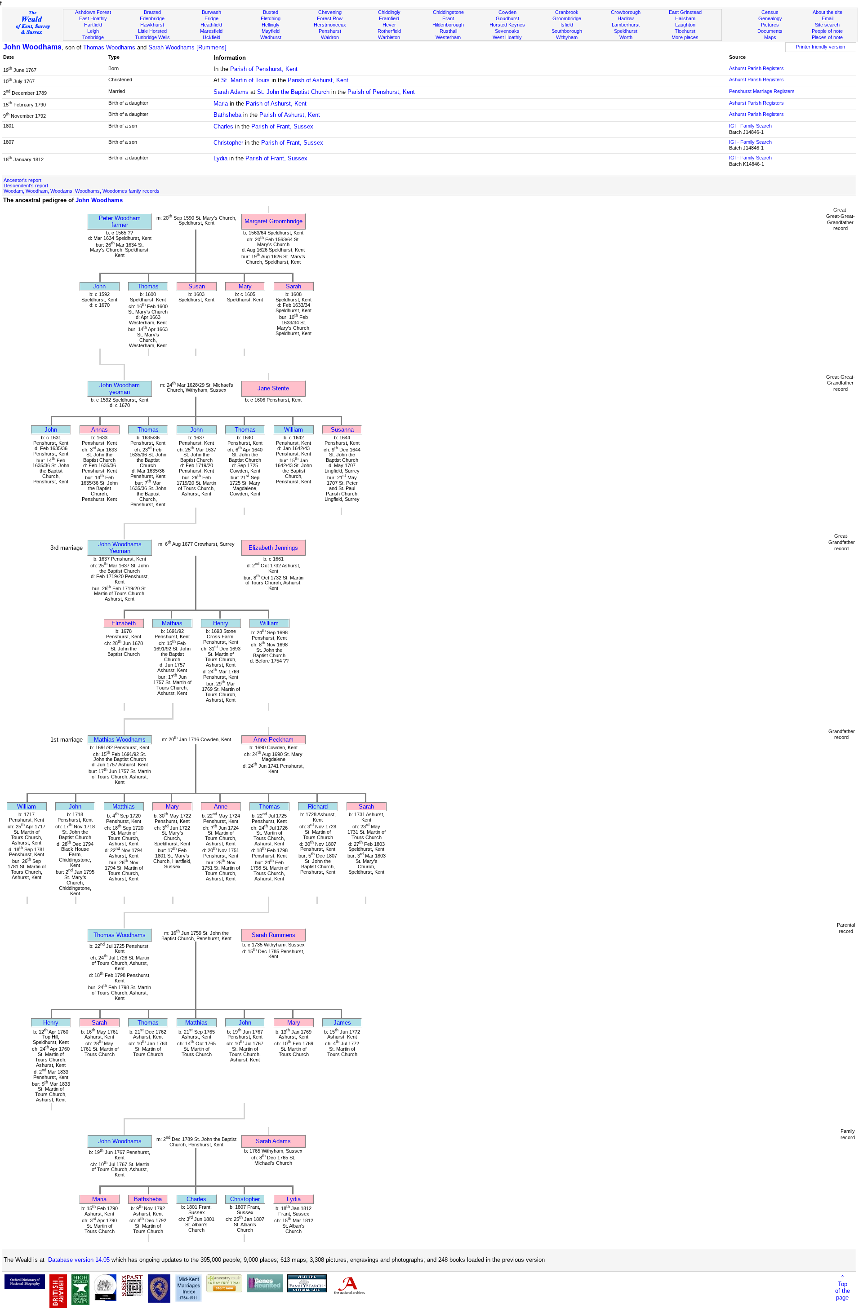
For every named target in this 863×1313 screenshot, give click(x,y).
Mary (245, 286)
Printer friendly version (820, 46)
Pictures (770, 24)
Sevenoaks (507, 31)
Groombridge (566, 18)
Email (827, 18)
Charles (223, 126)
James (342, 1022)
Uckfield (211, 37)
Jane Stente (273, 388)
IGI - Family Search (750, 125)
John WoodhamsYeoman (120, 547)
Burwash (211, 12)
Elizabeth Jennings (273, 547)
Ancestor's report (22, 180)
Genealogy (770, 18)
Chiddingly (389, 12)
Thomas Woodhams (109, 47)
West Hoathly (507, 37)
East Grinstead (685, 12)
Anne (220, 806)
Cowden (507, 12)
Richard (318, 806)
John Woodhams (32, 47)
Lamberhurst (626, 24)
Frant (448, 18)
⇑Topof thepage (842, 1287)
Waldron (330, 37)
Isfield (567, 24)
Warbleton (389, 37)
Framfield (389, 18)
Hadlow (626, 18)
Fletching (270, 18)
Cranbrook (566, 12)
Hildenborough (448, 24)
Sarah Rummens (273, 935)
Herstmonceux (330, 24)
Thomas (148, 286)
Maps (770, 37)
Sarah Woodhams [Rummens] (187, 47)
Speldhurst (625, 31)
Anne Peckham (274, 739)
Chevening (330, 12)
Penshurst (330, 31)
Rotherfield (389, 31)
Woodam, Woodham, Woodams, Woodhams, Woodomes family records (82, 191)
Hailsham (685, 18)
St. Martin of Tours (245, 80)
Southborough (567, 31)
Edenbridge (152, 18)
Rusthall (448, 31)
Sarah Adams (231, 91)
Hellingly (271, 24)
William (293, 429)
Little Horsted (152, 31)
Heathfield (211, 24)
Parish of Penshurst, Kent (264, 69)
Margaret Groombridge (273, 221)
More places (685, 37)
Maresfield (211, 31)
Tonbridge (93, 37)
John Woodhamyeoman (119, 388)
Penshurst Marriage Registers (762, 91)
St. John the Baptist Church (293, 91)
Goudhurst (507, 18)
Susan (196, 286)
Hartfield (93, 24)
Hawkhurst (152, 24)
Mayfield (271, 31)
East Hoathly (93, 18)
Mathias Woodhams (120, 739)
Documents (770, 31)
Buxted (270, 12)
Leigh (93, 31)
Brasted (152, 12)
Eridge (211, 18)
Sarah (293, 286)
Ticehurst (685, 31)
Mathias (172, 623)
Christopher (228, 142)
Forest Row (330, 18)
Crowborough (626, 12)
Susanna (342, 429)
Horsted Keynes (507, 24)
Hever (389, 24)
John (99, 286)
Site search (827, 24)
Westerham (448, 37)
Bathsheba (227, 114)
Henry (220, 623)
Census (769, 12)
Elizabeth (123, 623)
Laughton (685, 24)
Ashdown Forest (93, 12)
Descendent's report (26, 185)
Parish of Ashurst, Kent (318, 80)
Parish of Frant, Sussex (282, 126)
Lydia (220, 158)
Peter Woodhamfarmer (120, 221)
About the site (827, 12)
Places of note (827, 37)
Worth (625, 37)
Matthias (123, 806)
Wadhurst (270, 37)
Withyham (567, 37)
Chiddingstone (448, 12)
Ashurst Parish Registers (756, 68)
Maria (221, 103)
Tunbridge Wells (152, 37)
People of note (827, 31)
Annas (99, 429)
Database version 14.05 (79, 1259)
